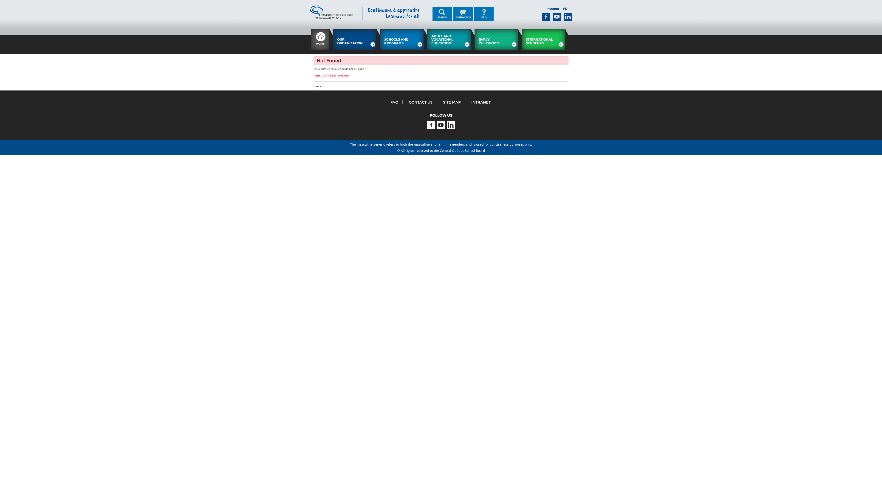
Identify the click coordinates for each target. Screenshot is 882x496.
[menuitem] (320, 39)
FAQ (483, 17)
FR (565, 9)
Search (442, 17)
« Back (317, 86)
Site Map (452, 102)
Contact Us (463, 17)
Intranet (552, 9)
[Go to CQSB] (331, 12)
